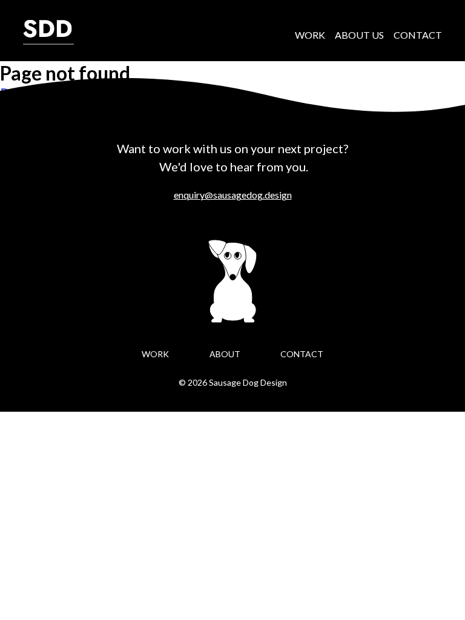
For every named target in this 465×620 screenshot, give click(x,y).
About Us (359, 35)
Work (310, 35)
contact (301, 354)
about (224, 354)
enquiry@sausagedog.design (233, 194)
